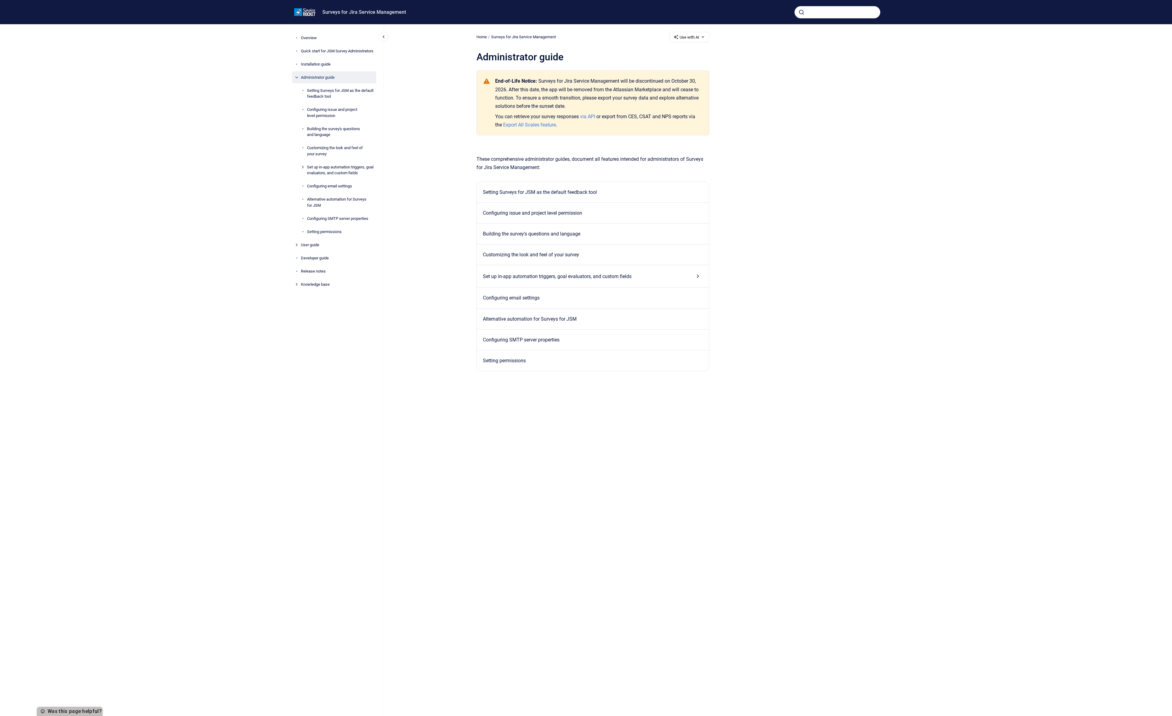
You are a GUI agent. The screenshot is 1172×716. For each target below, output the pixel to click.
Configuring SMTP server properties (337, 218)
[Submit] (801, 12)
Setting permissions (324, 231)
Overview (309, 38)
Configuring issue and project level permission (332, 112)
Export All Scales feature (529, 125)
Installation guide (316, 64)
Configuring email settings (329, 186)
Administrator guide (318, 77)
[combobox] (837, 12)
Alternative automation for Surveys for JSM (336, 202)
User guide (310, 245)
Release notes (313, 271)
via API (587, 116)
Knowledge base (315, 284)
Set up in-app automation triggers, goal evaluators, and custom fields (340, 170)
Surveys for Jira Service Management (364, 12)
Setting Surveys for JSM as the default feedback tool (340, 93)
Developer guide (315, 258)
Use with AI (689, 37)
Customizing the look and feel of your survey (335, 150)
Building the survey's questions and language (333, 131)
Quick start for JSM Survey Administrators (337, 51)
